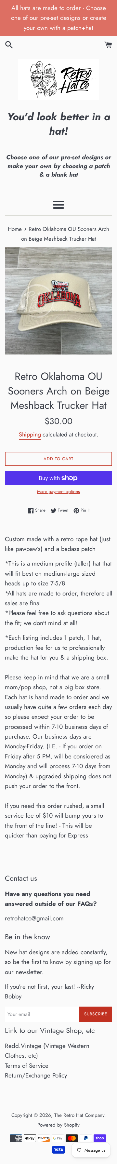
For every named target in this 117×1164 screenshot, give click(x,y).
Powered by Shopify (58, 1125)
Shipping (30, 434)
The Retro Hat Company (79, 1115)
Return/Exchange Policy (36, 1075)
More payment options (58, 491)
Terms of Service (26, 1065)
